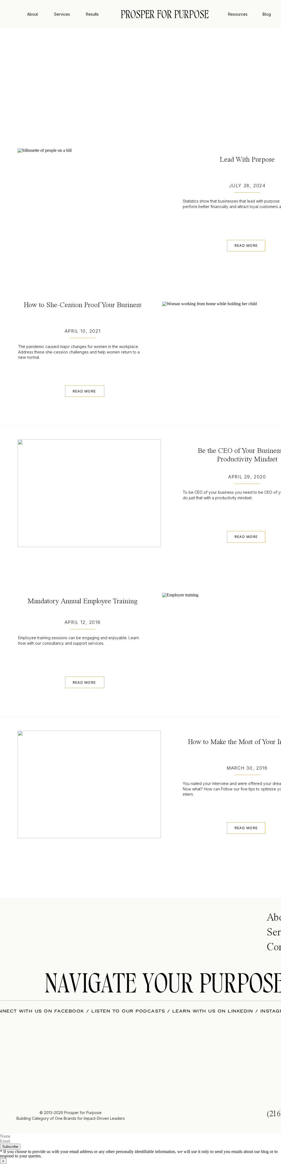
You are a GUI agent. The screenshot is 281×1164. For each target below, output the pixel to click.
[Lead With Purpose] (89, 202)
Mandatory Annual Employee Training (82, 601)
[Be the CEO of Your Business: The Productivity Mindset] (89, 493)
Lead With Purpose (247, 159)
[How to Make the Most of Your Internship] (89, 784)
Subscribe (10, 1147)
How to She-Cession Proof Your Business (82, 305)
